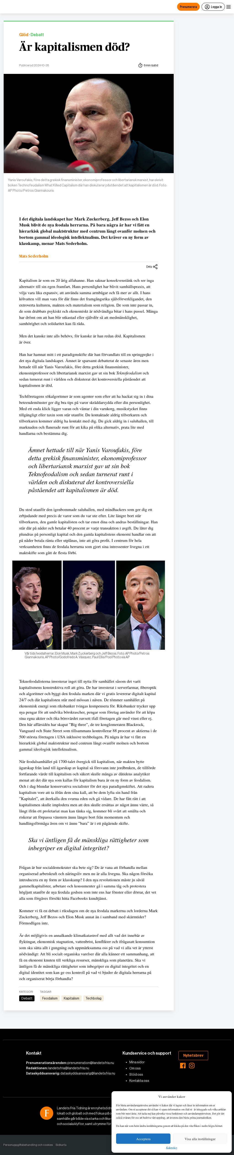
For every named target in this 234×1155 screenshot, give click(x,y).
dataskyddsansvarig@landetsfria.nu (87, 1073)
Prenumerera (188, 6)
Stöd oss (136, 1074)
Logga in (216, 6)
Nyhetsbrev (193, 1055)
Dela (149, 266)
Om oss (135, 1068)
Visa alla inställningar (200, 1138)
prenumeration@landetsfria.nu (90, 1063)
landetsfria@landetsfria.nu (68, 1068)
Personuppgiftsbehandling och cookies (28, 1145)
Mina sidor (137, 1062)
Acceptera (143, 1138)
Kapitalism (71, 998)
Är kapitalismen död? (74, 47)
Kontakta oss (139, 1080)
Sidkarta (61, 1145)
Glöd (23, 34)
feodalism (50, 998)
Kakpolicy (171, 1147)
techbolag (93, 998)
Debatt (26, 998)
